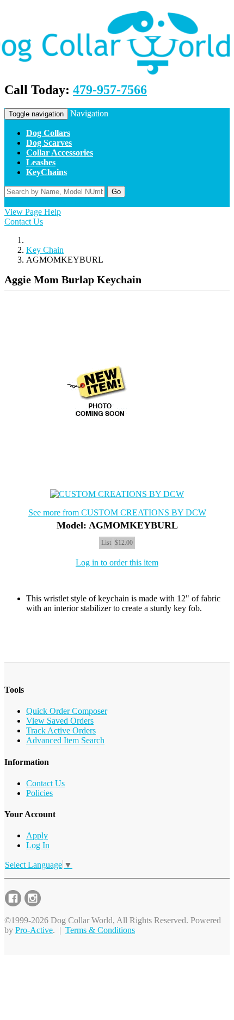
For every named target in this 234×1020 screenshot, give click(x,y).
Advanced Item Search (65, 740)
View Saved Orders (60, 720)
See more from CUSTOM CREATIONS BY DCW (117, 512)
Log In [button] (103, 202)
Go (116, 192)
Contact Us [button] (47, 202)
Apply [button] (79, 202)
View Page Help (32, 211)
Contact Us (23, 221)
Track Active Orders (61, 730)
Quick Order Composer (66, 711)
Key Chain (45, 249)
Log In (38, 845)
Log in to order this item (117, 562)
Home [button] (15, 202)
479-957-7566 (110, 90)
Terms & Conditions (100, 930)
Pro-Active (34, 930)
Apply (37, 835)
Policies (39, 793)
